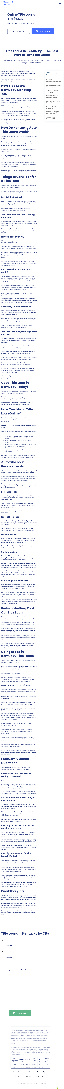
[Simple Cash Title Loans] (9, 2)
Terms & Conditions (18, 1072)
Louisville (24, 970)
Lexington (9, 970)
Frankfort (9, 957)
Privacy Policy (41, 1072)
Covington (9, 945)
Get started (18, 31)
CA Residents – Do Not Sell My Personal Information (29, 1077)
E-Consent (31, 1072)
